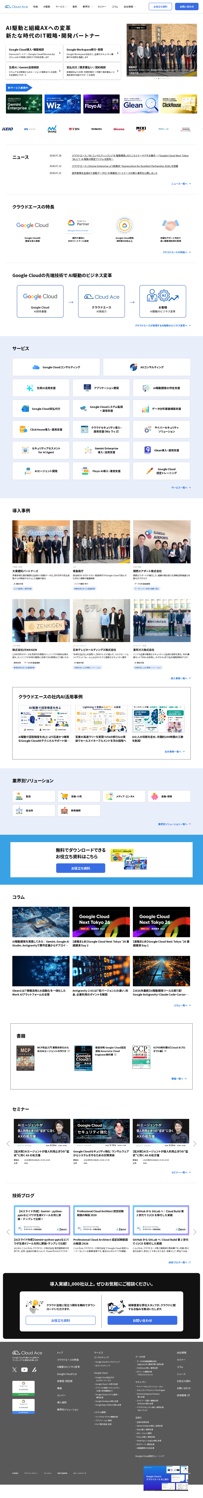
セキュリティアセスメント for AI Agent (151, 1390)
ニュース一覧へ (179, 183)
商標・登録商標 (62, 1473)
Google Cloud (100, 1372)
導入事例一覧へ (179, 678)
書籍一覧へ (177, 1078)
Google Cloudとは (67, 1374)
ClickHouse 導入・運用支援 (147, 1368)
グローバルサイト (78, 1473)
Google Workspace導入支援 (106, 1401)
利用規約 (15, 1473)
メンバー (61, 1395)
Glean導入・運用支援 (145, 1429)
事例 (74, 6)
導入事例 (62, 1402)
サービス (60, 6)
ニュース (181, 1374)
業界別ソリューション (67, 1409)
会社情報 (128, 6)
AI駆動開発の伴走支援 (145, 1448)
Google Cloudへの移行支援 (106, 1384)
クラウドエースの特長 (68, 1359)
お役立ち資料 (184, 1381)
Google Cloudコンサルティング (107, 1362)
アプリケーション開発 (103, 1420)
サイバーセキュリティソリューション (150, 1386)
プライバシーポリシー (31, 1473)
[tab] (154, 78)
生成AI (138, 1417)
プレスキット (48, 1473)
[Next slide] (193, 51)
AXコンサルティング (102, 1365)
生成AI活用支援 (143, 1422)
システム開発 (100, 1412)
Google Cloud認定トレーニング (149, 1456)
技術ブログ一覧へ (178, 1262)
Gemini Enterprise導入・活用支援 (150, 1425)
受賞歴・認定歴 (65, 1381)
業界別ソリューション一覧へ (172, 824)
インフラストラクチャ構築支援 (106, 1416)
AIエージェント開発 (144, 1433)
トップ (60, 1352)
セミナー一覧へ (179, 1172)
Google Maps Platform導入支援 (108, 1405)
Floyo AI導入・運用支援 (146, 1437)
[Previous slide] (130, 51)
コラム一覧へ (180, 1005)
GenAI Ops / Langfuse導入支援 (149, 1440)
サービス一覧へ (179, 487)
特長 (35, 6)
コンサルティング (101, 1357)
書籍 (59, 1388)
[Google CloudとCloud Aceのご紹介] (166, 1467)
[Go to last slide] (9, 1144)
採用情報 (181, 1395)
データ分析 (140, 1356)
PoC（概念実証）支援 (103, 1424)
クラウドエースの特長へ (175, 252)
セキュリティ (140, 1381)
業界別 (86, 6)
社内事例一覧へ (173, 751)
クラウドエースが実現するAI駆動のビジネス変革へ (161, 325)
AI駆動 (46, 6)
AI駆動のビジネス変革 (68, 1367)
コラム (115, 6)
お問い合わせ (184, 1388)
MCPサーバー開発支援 (145, 1444)
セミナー (102, 6)
